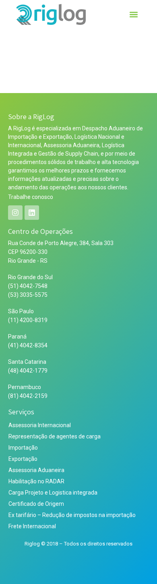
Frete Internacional (32, 526)
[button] (133, 14)
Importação (23, 447)
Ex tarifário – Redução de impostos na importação (72, 515)
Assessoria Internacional (39, 425)
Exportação (22, 459)
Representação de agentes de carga (54, 436)
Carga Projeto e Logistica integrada (52, 492)
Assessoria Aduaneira (36, 470)
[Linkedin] (32, 212)
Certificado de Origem (36, 504)
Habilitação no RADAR (36, 481)
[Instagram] (15, 212)
